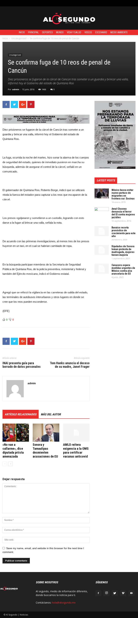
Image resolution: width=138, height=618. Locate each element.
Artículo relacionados (20, 414)
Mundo (60, 32)
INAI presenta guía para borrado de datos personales (22, 364)
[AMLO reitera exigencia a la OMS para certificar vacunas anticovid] (76, 433)
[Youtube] (131, 593)
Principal (33, 32)
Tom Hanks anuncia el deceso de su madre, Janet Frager (69, 364)
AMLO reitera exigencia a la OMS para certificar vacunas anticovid (76, 450)
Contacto (64, 3)
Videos (88, 32)
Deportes (47, 32)
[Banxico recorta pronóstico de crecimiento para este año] (102, 231)
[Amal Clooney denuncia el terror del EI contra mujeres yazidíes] (102, 212)
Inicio (22, 32)
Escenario (101, 32)
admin (15, 89)
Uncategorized (18, 38)
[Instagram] (106, 593)
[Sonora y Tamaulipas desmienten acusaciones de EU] (46, 433)
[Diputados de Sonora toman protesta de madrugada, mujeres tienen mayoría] (102, 250)
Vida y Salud (74, 32)
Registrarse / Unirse (46, 3)
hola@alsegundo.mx (63, 602)
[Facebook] (98, 593)
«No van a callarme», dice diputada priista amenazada (13, 450)
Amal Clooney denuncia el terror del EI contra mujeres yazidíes (123, 213)
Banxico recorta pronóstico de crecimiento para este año (123, 232)
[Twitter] (115, 593)
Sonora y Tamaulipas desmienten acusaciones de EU (45, 450)
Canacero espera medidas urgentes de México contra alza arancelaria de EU (123, 269)
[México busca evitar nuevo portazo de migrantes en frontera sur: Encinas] (102, 193)
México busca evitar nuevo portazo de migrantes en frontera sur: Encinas (123, 194)
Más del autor (51, 414)
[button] (131, 3)
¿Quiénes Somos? (83, 3)
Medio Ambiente (119, 32)
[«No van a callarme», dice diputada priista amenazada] (16, 433)
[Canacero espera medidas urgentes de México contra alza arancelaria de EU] (102, 269)
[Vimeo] (123, 593)
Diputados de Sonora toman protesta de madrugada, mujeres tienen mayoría (123, 250)
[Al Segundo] (69, 18)
